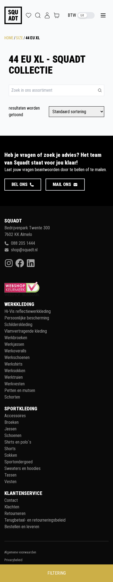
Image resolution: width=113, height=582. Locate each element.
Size (19, 38)
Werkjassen (14, 344)
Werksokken (14, 370)
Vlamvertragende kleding (25, 331)
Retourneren (15, 513)
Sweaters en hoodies (22, 468)
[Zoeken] (99, 90)
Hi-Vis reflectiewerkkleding (27, 311)
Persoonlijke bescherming (26, 318)
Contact (11, 500)
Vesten (10, 481)
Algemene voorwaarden (20, 552)
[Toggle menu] (103, 15)
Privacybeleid (13, 560)
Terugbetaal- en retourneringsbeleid (35, 520)
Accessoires (15, 415)
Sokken (10, 455)
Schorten (12, 397)
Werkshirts (13, 364)
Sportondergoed (18, 461)
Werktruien (13, 377)
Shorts (10, 448)
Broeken (11, 422)
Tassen (10, 475)
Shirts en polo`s (17, 442)
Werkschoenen (17, 357)
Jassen (10, 428)
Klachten (11, 506)
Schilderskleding (18, 324)
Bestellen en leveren (21, 526)
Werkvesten (14, 383)
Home (8, 38)
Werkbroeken (15, 337)
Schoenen (12, 435)
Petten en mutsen (19, 390)
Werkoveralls (15, 350)
